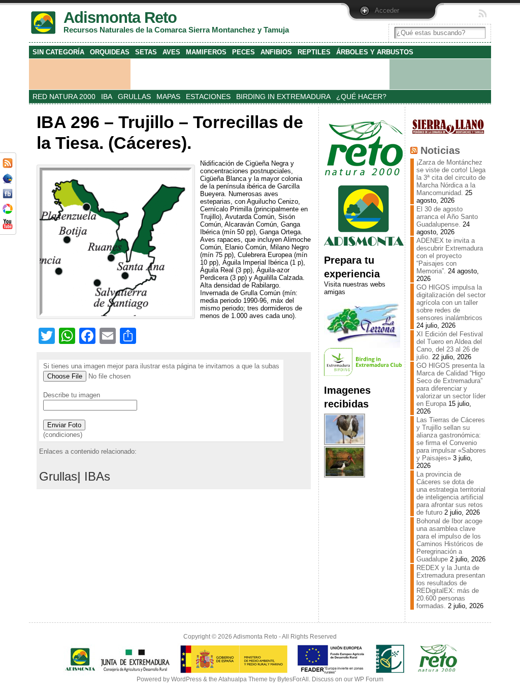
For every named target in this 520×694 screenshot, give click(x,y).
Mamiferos (206, 52)
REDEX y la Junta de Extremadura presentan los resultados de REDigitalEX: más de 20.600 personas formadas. (450, 587)
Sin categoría (58, 52)
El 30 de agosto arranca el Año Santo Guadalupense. (447, 216)
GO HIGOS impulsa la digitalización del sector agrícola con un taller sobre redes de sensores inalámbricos (450, 302)
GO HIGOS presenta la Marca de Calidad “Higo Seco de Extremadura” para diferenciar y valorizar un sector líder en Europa (450, 384)
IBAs (97, 476)
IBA (106, 96)
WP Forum (368, 679)
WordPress (186, 679)
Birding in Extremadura (283, 96)
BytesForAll (293, 679)
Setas (146, 52)
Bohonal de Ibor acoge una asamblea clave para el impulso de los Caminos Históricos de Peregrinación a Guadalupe (449, 540)
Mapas (168, 96)
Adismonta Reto (255, 636)
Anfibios (276, 52)
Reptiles (314, 52)
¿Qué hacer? (361, 96)
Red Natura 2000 (63, 96)
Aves (171, 52)
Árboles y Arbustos (374, 52)
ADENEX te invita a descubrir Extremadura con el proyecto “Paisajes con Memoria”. (449, 256)
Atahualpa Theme (243, 679)
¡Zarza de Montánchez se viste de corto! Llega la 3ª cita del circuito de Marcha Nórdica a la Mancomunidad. (450, 178)
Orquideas (109, 52)
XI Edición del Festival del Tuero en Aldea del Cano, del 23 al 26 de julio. (449, 345)
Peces (243, 52)
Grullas (134, 96)
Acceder (387, 10)
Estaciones (208, 96)
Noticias (440, 150)
